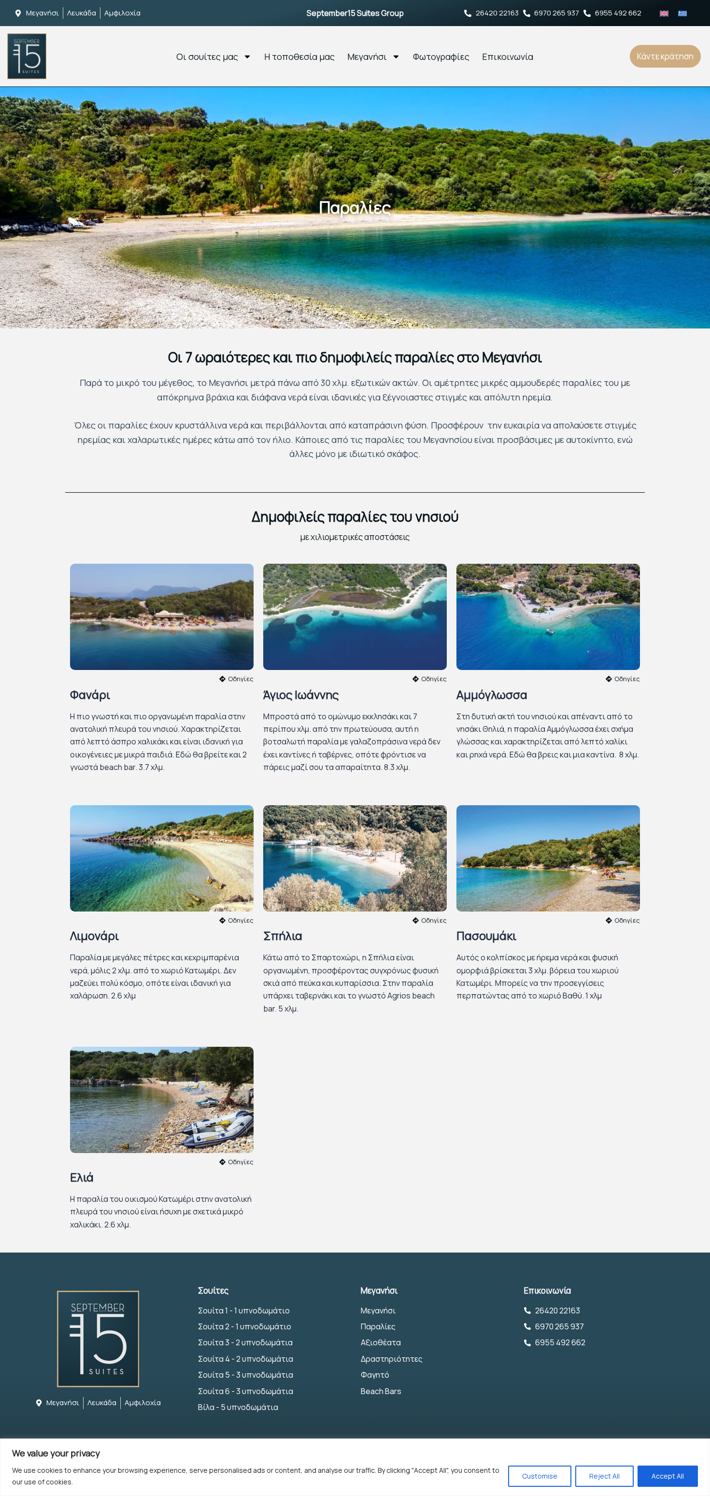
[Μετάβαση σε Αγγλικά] (664, 13)
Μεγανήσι (367, 56)
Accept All (668, 1476)
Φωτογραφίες (441, 56)
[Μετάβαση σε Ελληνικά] (682, 13)
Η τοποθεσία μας (299, 56)
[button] (429, 920)
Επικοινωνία (507, 56)
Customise (539, 1476)
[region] (355, 1467)
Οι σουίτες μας (207, 56)
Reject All (604, 1476)
